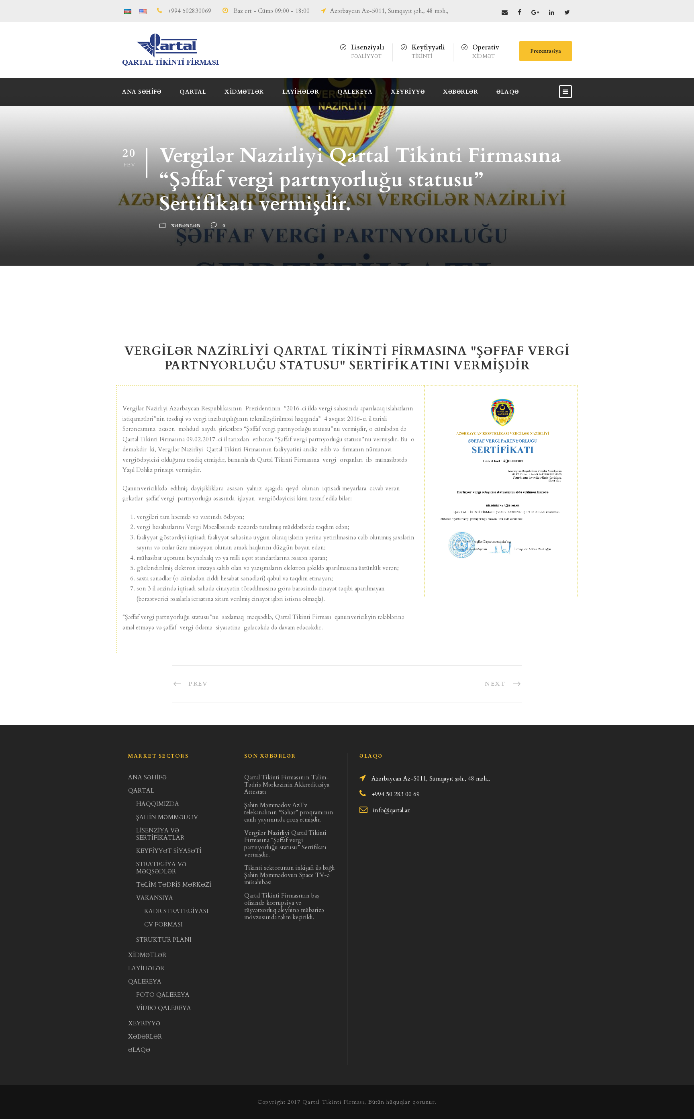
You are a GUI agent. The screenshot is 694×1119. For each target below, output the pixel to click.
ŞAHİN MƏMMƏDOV (167, 817)
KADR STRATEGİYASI (176, 911)
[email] (505, 12)
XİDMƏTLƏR (244, 92)
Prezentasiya (545, 51)
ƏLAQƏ (507, 92)
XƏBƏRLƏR (460, 92)
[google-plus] (535, 12)
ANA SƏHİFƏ (141, 92)
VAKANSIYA (154, 898)
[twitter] (567, 12)
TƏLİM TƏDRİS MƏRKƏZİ (173, 885)
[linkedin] (551, 12)
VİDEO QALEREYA (163, 1008)
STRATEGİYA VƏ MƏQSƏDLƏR (161, 867)
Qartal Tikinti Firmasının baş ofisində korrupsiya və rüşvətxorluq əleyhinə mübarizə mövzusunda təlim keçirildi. (284, 906)
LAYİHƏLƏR (300, 92)
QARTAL (193, 92)
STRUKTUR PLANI (164, 940)
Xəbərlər (186, 226)
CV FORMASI (163, 924)
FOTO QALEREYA (163, 995)
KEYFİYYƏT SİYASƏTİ (169, 851)
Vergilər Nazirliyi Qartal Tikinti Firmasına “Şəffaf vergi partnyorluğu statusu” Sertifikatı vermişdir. (285, 844)
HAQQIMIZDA (157, 804)
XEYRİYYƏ (408, 92)
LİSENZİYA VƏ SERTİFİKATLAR (160, 834)
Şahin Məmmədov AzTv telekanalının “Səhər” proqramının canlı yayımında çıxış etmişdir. (288, 812)
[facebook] (519, 12)
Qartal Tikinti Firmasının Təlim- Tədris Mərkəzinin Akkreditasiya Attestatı (286, 784)
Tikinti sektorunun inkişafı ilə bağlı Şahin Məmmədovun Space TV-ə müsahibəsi (289, 875)
